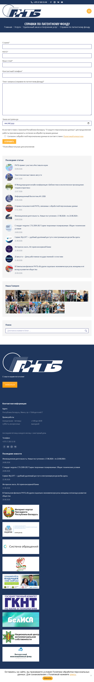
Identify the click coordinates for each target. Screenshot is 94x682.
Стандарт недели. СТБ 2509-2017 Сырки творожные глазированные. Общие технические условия (50, 227)
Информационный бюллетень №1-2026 (30, 196)
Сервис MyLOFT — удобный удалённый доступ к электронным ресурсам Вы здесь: (47, 237)
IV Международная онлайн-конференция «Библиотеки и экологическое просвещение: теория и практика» (49, 186)
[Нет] (91, 675)
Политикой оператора (73, 136)
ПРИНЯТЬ (48, 678)
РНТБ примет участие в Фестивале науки (31, 165)
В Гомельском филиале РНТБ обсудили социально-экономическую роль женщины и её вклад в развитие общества (49, 268)
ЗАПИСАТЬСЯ (10, 385)
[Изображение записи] (9, 167)
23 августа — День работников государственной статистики (39, 256)
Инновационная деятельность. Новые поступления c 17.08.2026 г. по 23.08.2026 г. (46, 216)
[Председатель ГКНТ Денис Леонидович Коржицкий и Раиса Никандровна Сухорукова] (59, 296)
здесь (73, 674)
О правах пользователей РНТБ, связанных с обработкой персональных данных (46, 206)
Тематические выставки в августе (28, 175)
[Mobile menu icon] (89, 11)
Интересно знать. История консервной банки (33, 247)
